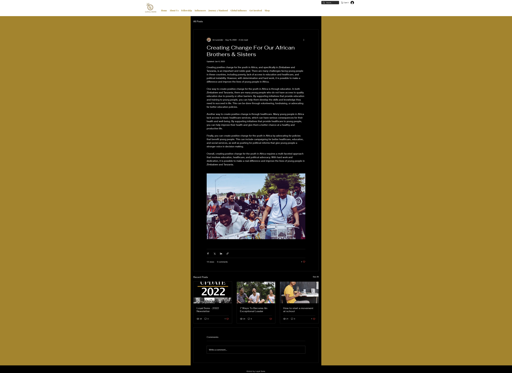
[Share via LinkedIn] (221, 253)
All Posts (198, 21)
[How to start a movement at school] (299, 292)
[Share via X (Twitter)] (214, 253)
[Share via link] (227, 253)
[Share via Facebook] (208, 253)
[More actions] (303, 39)
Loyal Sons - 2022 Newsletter (208, 310)
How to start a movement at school (298, 310)
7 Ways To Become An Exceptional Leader (253, 310)
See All (316, 277)
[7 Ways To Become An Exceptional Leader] (256, 292)
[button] (345, 2)
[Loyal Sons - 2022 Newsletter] (212, 292)
